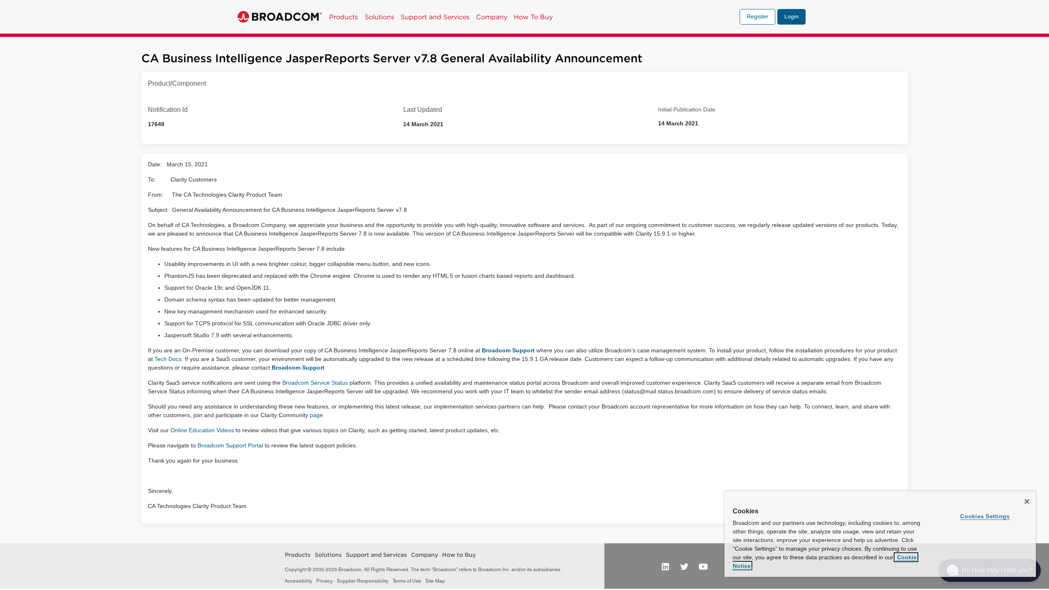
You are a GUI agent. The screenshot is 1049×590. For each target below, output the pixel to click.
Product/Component (177, 83)
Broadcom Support (508, 350)
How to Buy (459, 555)
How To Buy (533, 17)
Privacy (324, 581)
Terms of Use (407, 581)
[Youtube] (703, 565)
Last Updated (422, 109)
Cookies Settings (985, 516)
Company (491, 17)
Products (343, 17)
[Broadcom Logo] (280, 17)
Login (791, 16)
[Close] (1026, 501)
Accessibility (298, 581)
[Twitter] (684, 565)
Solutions (379, 17)
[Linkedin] (665, 565)
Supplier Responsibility (362, 581)
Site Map (435, 581)
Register (757, 16)
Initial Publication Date (686, 109)
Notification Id (168, 109)
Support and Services (435, 17)
